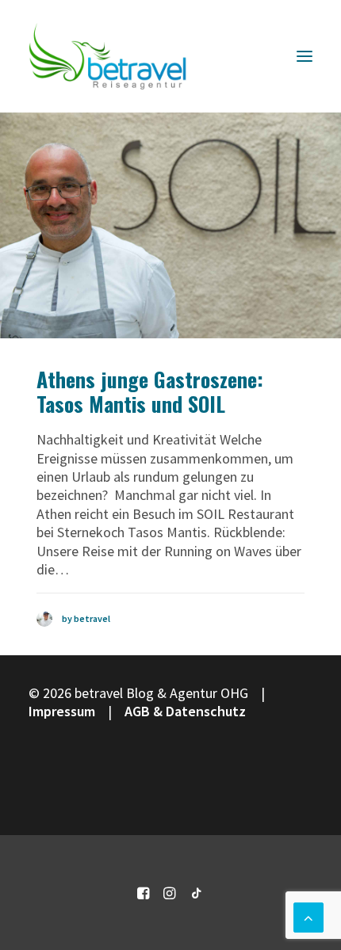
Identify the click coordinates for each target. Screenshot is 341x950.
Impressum (62, 711)
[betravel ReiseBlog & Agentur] (108, 56)
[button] (304, 56)
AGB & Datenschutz (185, 711)
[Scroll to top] (308, 915)
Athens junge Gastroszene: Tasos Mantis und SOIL (149, 391)
